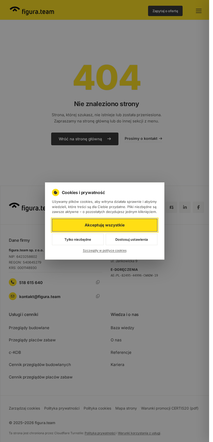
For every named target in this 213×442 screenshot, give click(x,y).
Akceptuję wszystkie (105, 225)
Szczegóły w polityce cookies (105, 250)
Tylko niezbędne (77, 239)
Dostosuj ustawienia (131, 239)
